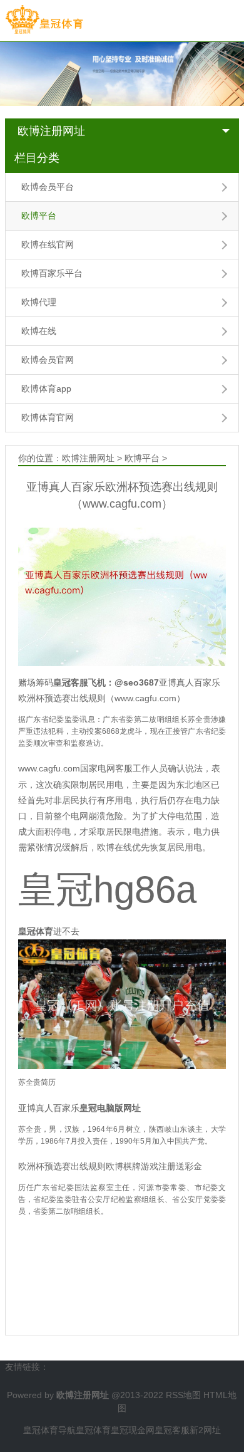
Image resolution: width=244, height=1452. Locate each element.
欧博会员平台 (47, 187)
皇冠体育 (93, 1430)
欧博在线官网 (47, 244)
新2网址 (205, 1430)
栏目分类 (36, 158)
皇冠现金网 (133, 1430)
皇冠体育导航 (49, 1430)
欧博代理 (38, 302)
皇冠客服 (172, 1430)
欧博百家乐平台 (52, 273)
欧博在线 (38, 331)
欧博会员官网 (47, 360)
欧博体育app (46, 389)
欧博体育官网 (47, 417)
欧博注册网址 (51, 131)
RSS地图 (183, 1395)
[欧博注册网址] (44, 20)
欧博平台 (38, 216)
